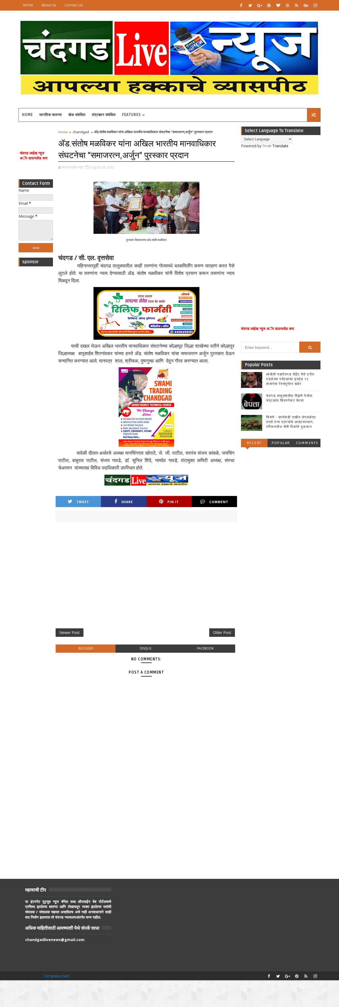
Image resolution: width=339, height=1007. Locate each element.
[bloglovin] (278, 5)
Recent (254, 443)
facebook (205, 648)
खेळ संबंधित (77, 115)
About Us (49, 5)
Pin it (173, 502)
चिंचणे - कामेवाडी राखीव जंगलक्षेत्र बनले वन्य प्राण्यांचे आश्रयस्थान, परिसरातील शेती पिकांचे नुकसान (291, 422)
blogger (85, 648)
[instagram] (315, 5)
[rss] (297, 5)
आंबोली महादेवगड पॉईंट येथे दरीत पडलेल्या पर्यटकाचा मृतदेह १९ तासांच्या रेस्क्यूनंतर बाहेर (290, 379)
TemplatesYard (56, 975)
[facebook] (241, 5)
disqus (145, 648)
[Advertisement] (36, 348)
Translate (280, 145)
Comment (218, 502)
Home (28, 5)
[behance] (306, 5)
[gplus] (260, 5)
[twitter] (250, 5)
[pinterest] (269, 5)
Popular (280, 443)
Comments (307, 443)
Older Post (222, 632)
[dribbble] (287, 5)
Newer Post (69, 632)
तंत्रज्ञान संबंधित (104, 115)
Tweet (83, 502)
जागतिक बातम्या (50, 115)
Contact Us (74, 5)
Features (131, 115)
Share (127, 502)
